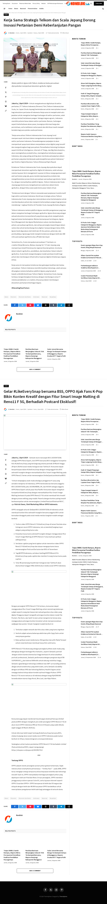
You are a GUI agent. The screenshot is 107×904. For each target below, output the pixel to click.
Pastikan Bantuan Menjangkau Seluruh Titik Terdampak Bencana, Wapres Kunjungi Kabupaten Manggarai (34, 354)
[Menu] (4, 8)
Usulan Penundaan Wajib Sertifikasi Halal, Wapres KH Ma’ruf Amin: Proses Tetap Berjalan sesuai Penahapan (90, 277)
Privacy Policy (36, 3)
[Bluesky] (6, 106)
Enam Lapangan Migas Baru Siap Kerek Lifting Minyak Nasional (92, 246)
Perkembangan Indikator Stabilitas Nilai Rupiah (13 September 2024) (89, 267)
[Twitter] (6, 92)
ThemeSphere (63, 896)
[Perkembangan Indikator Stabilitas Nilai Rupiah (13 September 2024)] (75, 267)
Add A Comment (35, 369)
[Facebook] (6, 87)
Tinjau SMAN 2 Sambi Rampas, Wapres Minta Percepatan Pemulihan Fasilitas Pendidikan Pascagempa (12, 354)
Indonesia (36, 297)
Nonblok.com (7, 13)
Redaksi (43, 3)
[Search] (103, 8)
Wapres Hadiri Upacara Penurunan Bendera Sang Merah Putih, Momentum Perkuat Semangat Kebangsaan (91, 135)
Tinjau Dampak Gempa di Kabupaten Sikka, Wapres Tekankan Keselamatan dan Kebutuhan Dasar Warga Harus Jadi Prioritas (91, 115)
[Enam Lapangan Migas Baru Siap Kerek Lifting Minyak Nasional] (75, 247)
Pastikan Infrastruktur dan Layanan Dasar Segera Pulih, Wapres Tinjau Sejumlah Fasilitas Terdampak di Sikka (92, 105)
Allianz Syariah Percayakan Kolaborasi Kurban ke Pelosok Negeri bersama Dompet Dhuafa (92, 256)
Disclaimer (15, 3)
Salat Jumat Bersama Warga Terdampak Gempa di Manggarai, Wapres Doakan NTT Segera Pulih (56, 352)
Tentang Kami (6, 3)
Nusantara (53, 297)
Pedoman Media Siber (25, 3)
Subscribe (99, 3)
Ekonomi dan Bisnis (25, 297)
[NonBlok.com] (78, 3)
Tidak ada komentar (53, 33)
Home (10, 9)
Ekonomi (13, 297)
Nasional (23, 9)
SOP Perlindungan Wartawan (55, 3)
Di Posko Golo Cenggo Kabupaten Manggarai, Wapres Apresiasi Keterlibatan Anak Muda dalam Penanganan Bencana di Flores (91, 74)
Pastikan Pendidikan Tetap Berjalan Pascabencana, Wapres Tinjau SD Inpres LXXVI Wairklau (91, 125)
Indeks (41, 9)
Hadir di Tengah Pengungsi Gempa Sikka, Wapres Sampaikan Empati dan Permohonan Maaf (92, 94)
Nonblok (12, 33)
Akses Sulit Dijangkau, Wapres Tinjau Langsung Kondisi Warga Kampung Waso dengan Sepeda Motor (91, 84)
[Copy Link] (6, 111)
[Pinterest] (6, 97)
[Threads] (6, 101)
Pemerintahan (32, 9)
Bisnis (16, 9)
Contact (67, 3)
